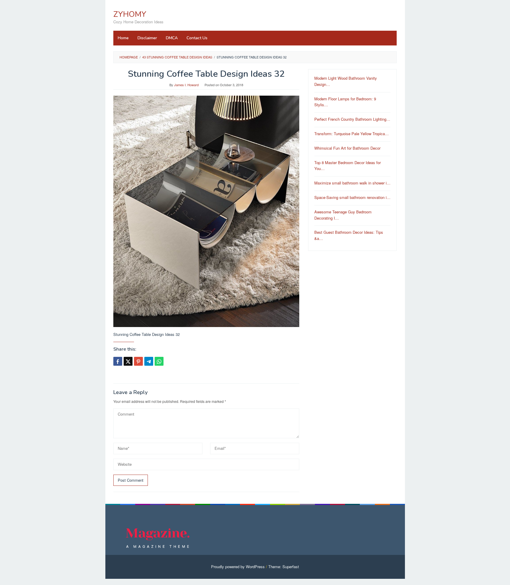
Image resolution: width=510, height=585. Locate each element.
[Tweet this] (128, 361)
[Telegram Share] (148, 361)
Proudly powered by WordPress (238, 566)
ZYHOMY (129, 14)
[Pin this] (138, 361)
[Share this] (117, 361)
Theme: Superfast (283, 566)
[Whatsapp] (159, 361)
